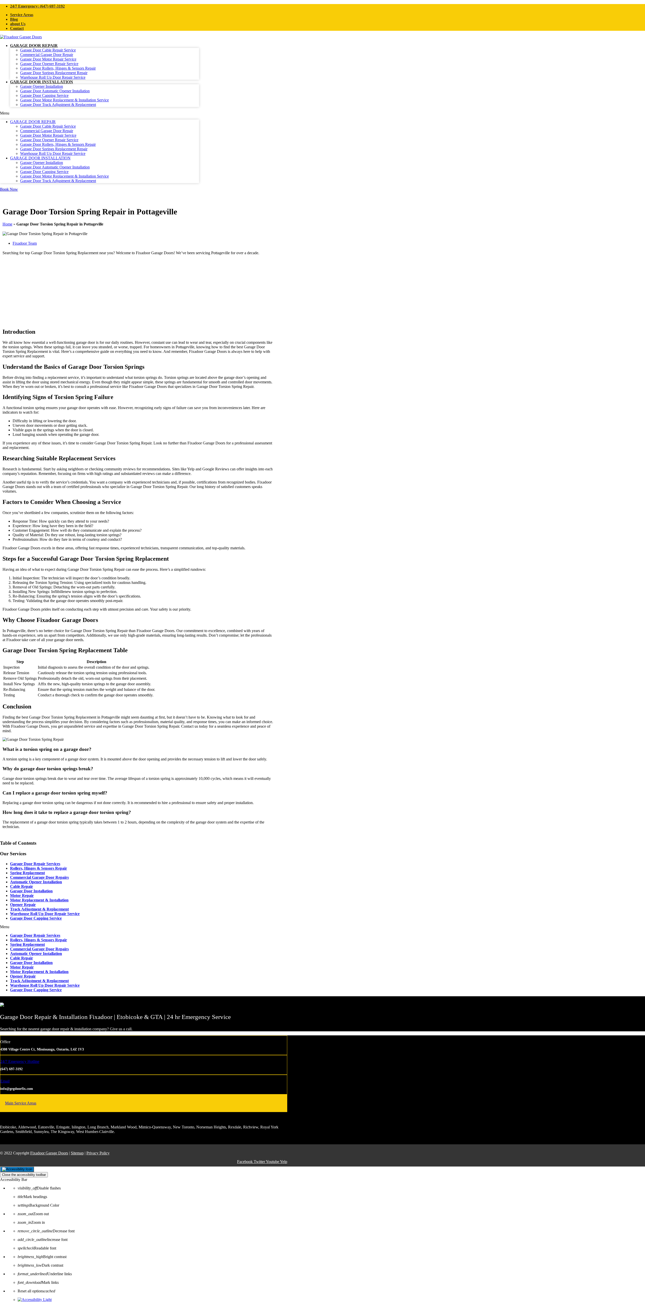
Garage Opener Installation (41, 86)
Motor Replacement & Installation (39, 900)
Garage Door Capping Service (44, 95)
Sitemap (77, 1153)
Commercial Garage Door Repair (46, 54)
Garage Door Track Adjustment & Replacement (58, 104)
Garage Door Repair (34, 45)
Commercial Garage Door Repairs (39, 877)
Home (7, 224)
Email (5, 1081)
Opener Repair (23, 904)
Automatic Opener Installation (36, 882)
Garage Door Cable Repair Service (48, 50)
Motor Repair (22, 895)
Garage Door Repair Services (35, 864)
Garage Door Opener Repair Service (49, 64)
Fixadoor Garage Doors (49, 1153)
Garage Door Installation (41, 82)
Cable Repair (21, 886)
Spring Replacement (27, 873)
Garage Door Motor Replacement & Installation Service (64, 100)
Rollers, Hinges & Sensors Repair (38, 868)
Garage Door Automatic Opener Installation (55, 91)
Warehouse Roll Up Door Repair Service (52, 77)
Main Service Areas (20, 1103)
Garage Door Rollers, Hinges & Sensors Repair (58, 68)
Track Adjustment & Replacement (39, 909)
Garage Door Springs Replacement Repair (53, 73)
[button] (99, 113)
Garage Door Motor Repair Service (48, 59)
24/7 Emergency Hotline (19, 1061)
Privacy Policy (98, 1153)
